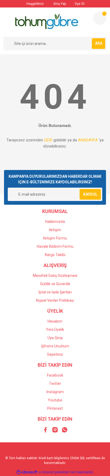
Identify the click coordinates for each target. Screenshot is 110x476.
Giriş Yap (59, 4)
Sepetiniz (55, 354)
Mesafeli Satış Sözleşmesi (55, 275)
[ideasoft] (27, 472)
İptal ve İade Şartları (55, 292)
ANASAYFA (88, 140)
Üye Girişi (55, 338)
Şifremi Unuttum (55, 346)
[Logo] (46, 22)
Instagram (55, 392)
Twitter (55, 383)
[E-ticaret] (54, 472)
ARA (98, 43)
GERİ (48, 140)
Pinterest (55, 408)
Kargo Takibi (55, 255)
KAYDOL (90, 194)
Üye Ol (79, 4)
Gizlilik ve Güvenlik (55, 284)
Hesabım (55, 321)
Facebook (55, 375)
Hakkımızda (55, 221)
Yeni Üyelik (55, 329)
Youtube (55, 400)
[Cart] (100, 18)
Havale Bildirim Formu (55, 246)
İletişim (55, 230)
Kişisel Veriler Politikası (55, 300)
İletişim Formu (55, 238)
